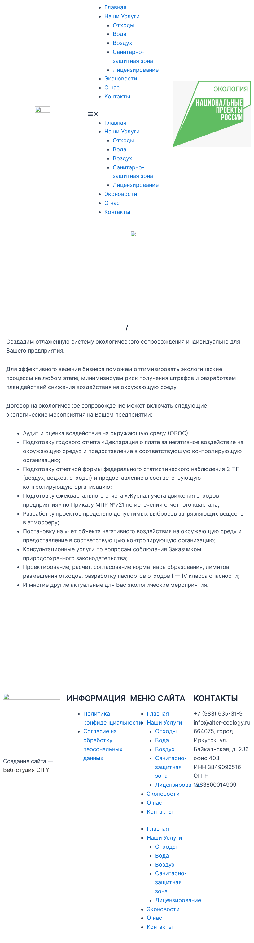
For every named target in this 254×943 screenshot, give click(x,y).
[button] (127, 114)
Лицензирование (136, 70)
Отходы (123, 25)
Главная (115, 7)
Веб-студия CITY (26, 770)
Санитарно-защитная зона (171, 767)
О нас (112, 87)
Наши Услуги (122, 16)
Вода (119, 34)
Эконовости (120, 78)
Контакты (117, 96)
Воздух (122, 43)
